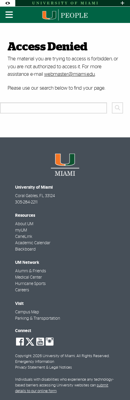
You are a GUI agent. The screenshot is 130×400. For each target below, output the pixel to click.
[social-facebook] (20, 341)
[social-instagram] (50, 341)
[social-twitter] (30, 341)
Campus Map (27, 312)
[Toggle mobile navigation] (9, 14)
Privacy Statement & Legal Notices (43, 368)
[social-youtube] (40, 341)
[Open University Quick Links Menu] (122, 3)
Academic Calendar (32, 243)
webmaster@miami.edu (69, 74)
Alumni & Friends (30, 271)
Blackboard (25, 249)
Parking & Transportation (37, 318)
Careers (22, 290)
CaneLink (23, 237)
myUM (21, 230)
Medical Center (28, 277)
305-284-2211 (26, 202)
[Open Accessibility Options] (7, 3)
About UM (24, 224)
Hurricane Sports (30, 284)
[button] (116, 383)
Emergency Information (34, 362)
